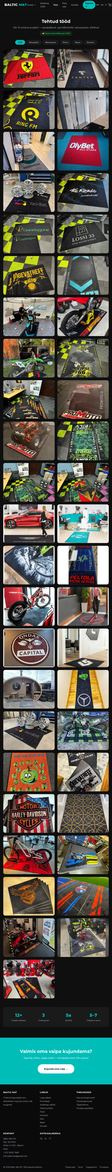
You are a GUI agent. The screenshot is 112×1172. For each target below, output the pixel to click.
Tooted (30, 5)
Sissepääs (34, 42)
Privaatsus (104, 1167)
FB (41, 1138)
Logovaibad (45, 1097)
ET (98, 5)
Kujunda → (89, 4)
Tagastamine (82, 1104)
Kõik (20, 42)
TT (50, 1138)
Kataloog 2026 (44, 5)
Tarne (80, 1167)
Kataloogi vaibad (47, 1104)
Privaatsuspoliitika (84, 1108)
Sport (77, 42)
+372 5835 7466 (11, 1152)
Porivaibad (45, 1101)
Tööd (55, 5)
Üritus (65, 42)
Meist (42, 1122)
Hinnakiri (44, 1115)
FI (106, 5)
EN (102, 5)
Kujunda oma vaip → (56, 1068)
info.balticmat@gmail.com (15, 1156)
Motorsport (50, 42)
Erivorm (90, 42)
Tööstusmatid (46, 1108)
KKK (42, 1119)
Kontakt (74, 5)
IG (46, 1138)
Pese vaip (64, 5)
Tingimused (70, 1167)
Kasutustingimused (85, 1097)
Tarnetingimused (84, 1101)
